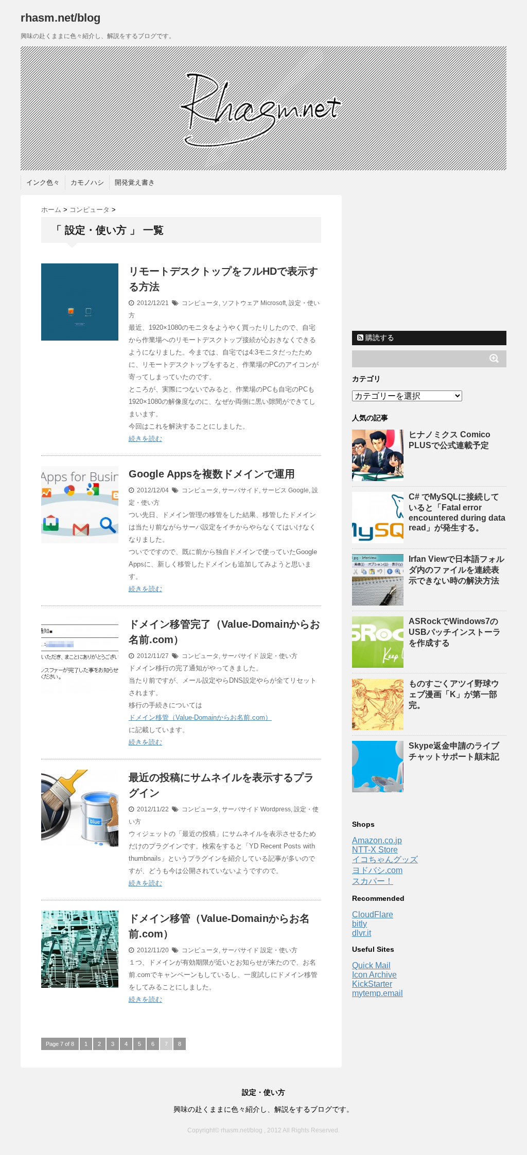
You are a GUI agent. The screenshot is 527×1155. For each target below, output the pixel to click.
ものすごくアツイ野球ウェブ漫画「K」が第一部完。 (454, 694)
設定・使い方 (278, 656)
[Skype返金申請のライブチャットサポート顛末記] (379, 787)
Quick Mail (371, 965)
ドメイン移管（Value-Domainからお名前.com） (200, 717)
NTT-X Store (375, 849)
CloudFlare (372, 914)
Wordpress (275, 809)
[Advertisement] (429, 259)
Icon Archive (374, 974)
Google (298, 490)
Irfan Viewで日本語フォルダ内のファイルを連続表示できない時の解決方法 (456, 570)
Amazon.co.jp (377, 840)
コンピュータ (200, 303)
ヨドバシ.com (377, 870)
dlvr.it (361, 933)
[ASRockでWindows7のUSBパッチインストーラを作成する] (379, 663)
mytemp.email (377, 993)
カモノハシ (87, 182)
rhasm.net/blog (60, 17)
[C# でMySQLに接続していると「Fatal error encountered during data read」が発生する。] (379, 538)
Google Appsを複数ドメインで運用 (212, 473)
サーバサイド (240, 490)
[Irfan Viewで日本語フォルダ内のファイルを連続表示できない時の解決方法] (379, 600)
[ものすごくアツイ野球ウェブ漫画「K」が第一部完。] (379, 725)
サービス (274, 490)
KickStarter (372, 984)
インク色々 (43, 182)
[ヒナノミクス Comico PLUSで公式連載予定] (379, 476)
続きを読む (145, 438)
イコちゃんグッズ (385, 859)
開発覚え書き (135, 182)
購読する (378, 337)
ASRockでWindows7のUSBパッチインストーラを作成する (455, 632)
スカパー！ (372, 881)
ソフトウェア (240, 303)
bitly (359, 923)
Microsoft (273, 303)
